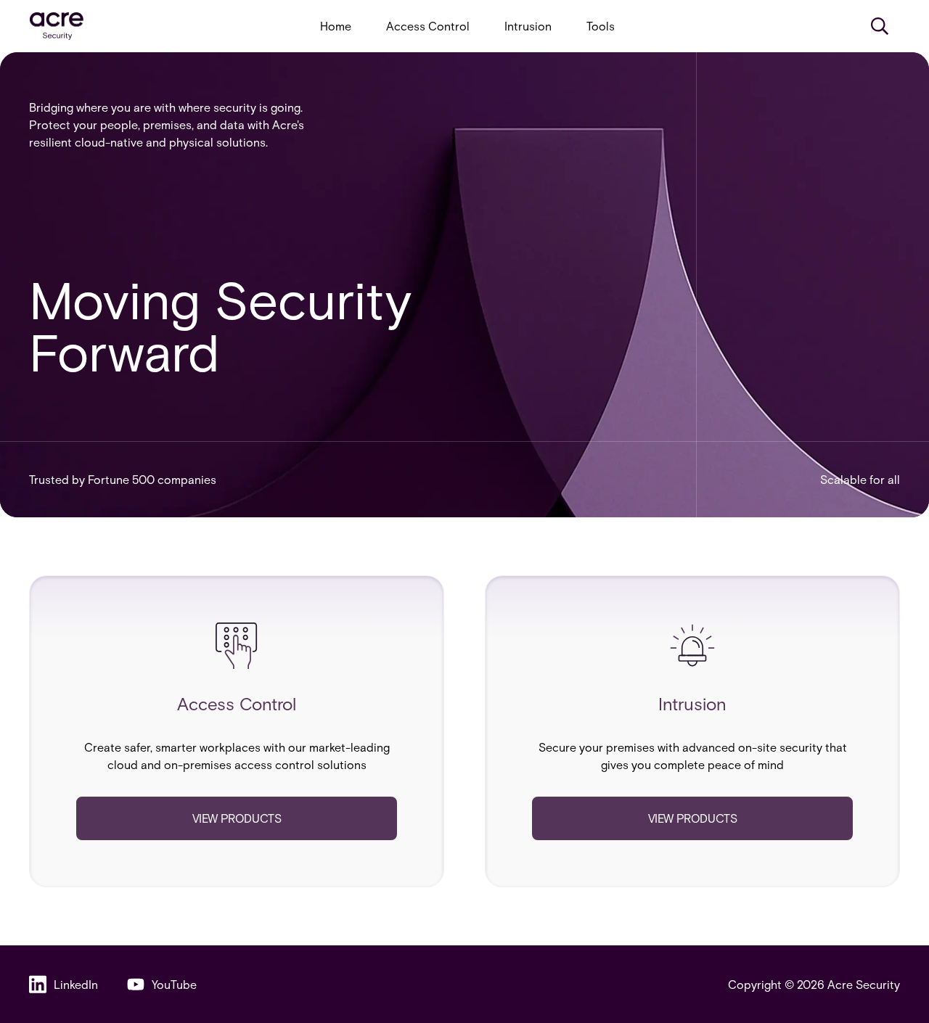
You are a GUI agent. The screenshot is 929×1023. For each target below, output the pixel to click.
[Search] (879, 26)
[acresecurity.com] (56, 26)
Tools (600, 26)
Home (335, 26)
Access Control (428, 26)
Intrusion (528, 26)
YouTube (174, 984)
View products (237, 818)
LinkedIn (76, 984)
